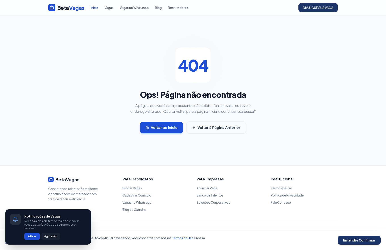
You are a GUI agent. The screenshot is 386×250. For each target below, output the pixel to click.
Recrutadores (178, 8)
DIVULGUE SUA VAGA (318, 8)
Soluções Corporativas (213, 202)
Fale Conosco (281, 202)
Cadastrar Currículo (136, 195)
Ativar (32, 236)
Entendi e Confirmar (359, 240)
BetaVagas (67, 179)
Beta (70, 7)
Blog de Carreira (134, 209)
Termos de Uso (281, 188)
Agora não (50, 236)
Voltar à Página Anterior (218, 127)
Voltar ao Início (164, 127)
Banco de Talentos (210, 195)
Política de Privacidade (287, 195)
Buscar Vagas (132, 188)
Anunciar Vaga (207, 188)
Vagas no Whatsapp (134, 8)
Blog (158, 8)
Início (94, 8)
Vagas (109, 8)
